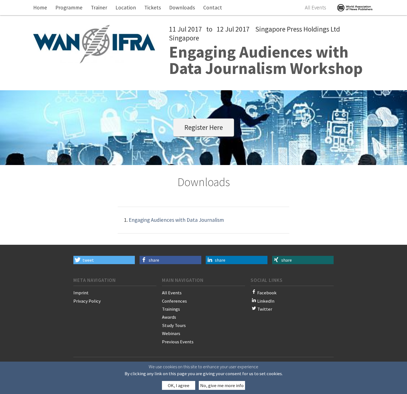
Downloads (182, 7)
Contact (212, 7)
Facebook (267, 293)
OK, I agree (178, 385)
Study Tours (174, 325)
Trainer (99, 7)
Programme (69, 7)
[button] (104, 260)
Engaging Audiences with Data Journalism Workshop (266, 60)
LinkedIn (265, 301)
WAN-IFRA (355, 7)
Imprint (81, 293)
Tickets (152, 7)
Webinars (171, 333)
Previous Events (178, 342)
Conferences (174, 301)
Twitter (264, 309)
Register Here (203, 127)
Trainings (171, 309)
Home (40, 7)
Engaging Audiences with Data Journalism (176, 220)
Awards (169, 317)
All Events (315, 7)
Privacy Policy (87, 301)
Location (125, 7)
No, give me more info (222, 385)
